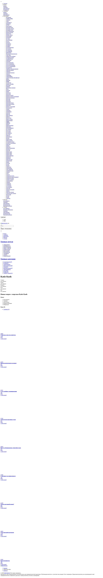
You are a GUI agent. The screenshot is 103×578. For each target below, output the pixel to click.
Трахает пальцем (10, 189)
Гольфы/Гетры (9, 58)
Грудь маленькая (10, 63)
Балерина (8, 23)
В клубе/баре (9, 40)
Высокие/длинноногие (11, 53)
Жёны (7, 79)
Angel (5, 254)
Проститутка (9, 159)
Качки (7, 91)
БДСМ (7, 24)
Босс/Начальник (10, 31)
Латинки (8, 110)
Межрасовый (9, 120)
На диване (8, 129)
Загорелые (8, 82)
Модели (5, 237)
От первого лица (10, 141)
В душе (8, 38)
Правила (5, 570)
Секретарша (9, 168)
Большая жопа (9, 27)
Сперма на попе (10, 178)
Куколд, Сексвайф (10, 106)
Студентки (8, 185)
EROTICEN (7, 573)
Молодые (8, 126)
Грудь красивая (9, 62)
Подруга (8, 149)
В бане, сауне (9, 35)
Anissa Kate (6, 244)
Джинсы (8, 71)
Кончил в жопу (9, 95)
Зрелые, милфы (10, 84)
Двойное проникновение (12, 68)
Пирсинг (8, 146)
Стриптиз (8, 183)
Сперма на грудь (10, 175)
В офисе (8, 46)
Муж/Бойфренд (10, 128)
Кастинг (8, 90)
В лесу (7, 41)
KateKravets (6, 249)
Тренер (8, 190)
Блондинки (9, 26)
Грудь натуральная (10, 65)
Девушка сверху (10, 70)
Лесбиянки (8, 111)
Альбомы (5, 235)
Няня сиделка (9, 140)
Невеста (8, 135)
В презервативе (10, 47)
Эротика (8, 198)
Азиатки (8, 19)
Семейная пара (9, 170)
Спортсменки (9, 180)
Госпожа (8, 61)
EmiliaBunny (6, 245)
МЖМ (7, 121)
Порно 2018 (9, 151)
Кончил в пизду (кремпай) (12, 96)
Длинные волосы (10, 72)
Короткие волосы (10, 97)
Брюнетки (8, 33)
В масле (8, 42)
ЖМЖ (7, 81)
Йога (7, 89)
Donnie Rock (6, 256)
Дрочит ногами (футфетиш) (12, 77)
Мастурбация (9, 115)
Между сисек (9, 119)
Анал (7, 21)
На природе (9, 133)
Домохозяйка (9, 76)
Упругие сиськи (10, 192)
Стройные (8, 184)
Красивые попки (10, 104)
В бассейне (8, 36)
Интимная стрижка (10, 87)
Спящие (8, 182)
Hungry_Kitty (7, 248)
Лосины (8, 113)
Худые (7, 195)
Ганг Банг (8, 55)
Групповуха (9, 67)
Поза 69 (8, 150)
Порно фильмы (9, 155)
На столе (8, 134)
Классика (8, 92)
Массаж (8, 114)
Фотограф (8, 194)
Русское (8, 163)
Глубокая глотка (10, 57)
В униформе (9, 51)
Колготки (8, 94)
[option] (2, 228)
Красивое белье (10, 102)
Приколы (8, 158)
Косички (8, 99)
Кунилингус (9, 107)
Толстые (8, 188)
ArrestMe (6, 253)
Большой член (9, 30)
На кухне (8, 130)
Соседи (8, 174)
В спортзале (9, 50)
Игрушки (8, 85)
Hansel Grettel (7, 247)
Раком (7, 162)
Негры (7, 138)
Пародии (8, 144)
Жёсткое (8, 80)
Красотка (8, 105)
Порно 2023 (9, 154)
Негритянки (9, 136)
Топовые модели (7, 242)
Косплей (8, 100)
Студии (5, 238)
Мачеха (8, 116)
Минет (7, 124)
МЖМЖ (8, 123)
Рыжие (7, 165)
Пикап (7, 145)
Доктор (8, 74)
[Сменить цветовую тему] (1, 231)
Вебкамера (8, 52)
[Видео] (1, 227)
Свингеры (8, 167)
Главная (5, 3)
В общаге (8, 45)
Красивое (8, 101)
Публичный (9, 160)
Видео (4, 233)
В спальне (8, 48)
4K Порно (8, 17)
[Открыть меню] (1, 1)
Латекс (7, 109)
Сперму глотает (10, 179)
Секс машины (9, 169)
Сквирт (8, 172)
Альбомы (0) (6, 309)
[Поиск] (1, 230)
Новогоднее (9, 139)
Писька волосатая (10, 148)
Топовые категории (8, 259)
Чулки (7, 197)
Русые (7, 164)
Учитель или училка (11, 193)
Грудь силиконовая (10, 66)
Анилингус (9, 22)
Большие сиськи (10, 28)
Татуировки (9, 187)
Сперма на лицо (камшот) (12, 177)
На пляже (8, 131)
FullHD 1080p (9, 18)
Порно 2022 (9, 153)
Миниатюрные (9, 125)
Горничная (8, 60)
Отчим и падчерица (11, 143)
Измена (8, 86)
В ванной (8, 37)
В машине (8, 43)
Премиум (8, 157)
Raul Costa (6, 251)
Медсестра (8, 118)
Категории (5, 236)
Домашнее (8, 75)
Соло (7, 173)
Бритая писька (9, 32)
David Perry (6, 252)
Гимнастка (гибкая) (10, 56)
